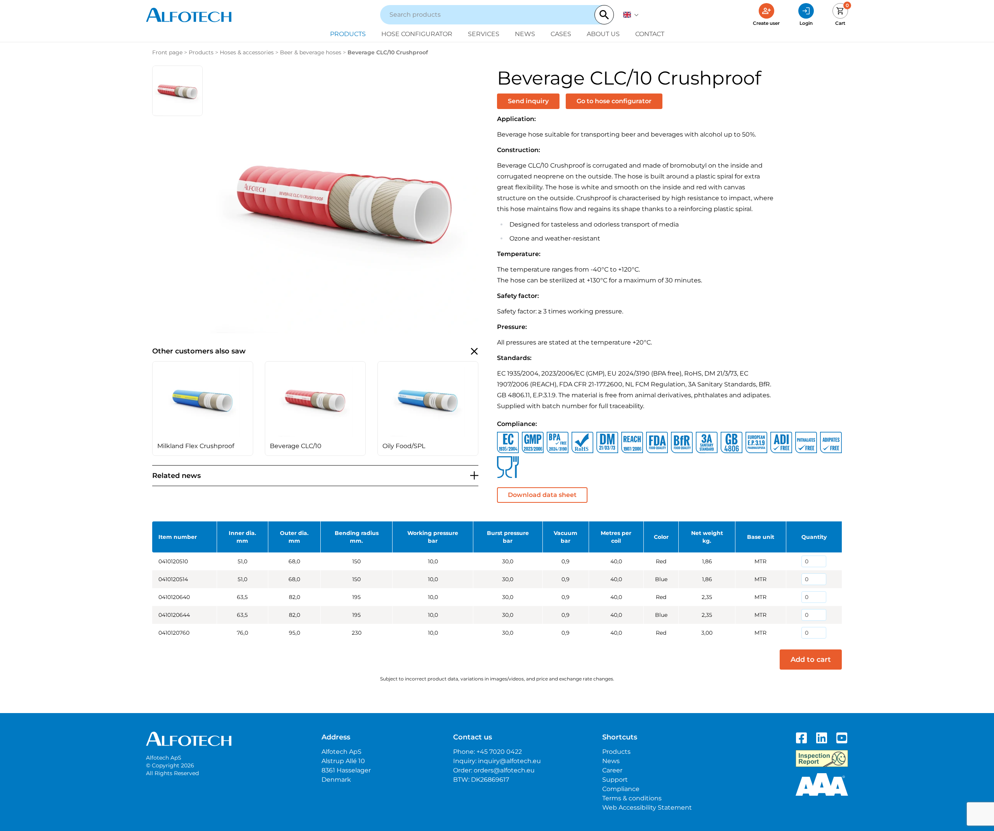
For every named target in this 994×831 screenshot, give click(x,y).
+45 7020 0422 (499, 751)
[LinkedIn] (821, 738)
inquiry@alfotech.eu (509, 761)
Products (348, 34)
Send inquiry (528, 101)
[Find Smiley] (822, 758)
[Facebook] (801, 738)
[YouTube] (842, 738)
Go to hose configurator (614, 101)
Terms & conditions (632, 798)
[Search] (604, 14)
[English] (631, 15)
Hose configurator (416, 34)
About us (603, 34)
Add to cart (811, 659)
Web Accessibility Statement (647, 807)
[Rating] (822, 784)
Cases (561, 34)
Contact (649, 34)
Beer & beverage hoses (310, 52)
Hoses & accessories (247, 52)
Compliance (620, 789)
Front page (167, 52)
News (525, 34)
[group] (202, 408)
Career (612, 770)
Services (483, 34)
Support (615, 779)
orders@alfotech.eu (504, 770)
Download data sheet (542, 495)
